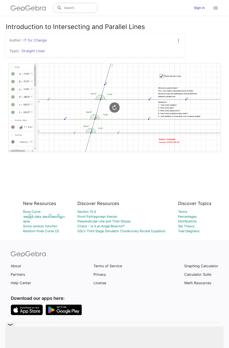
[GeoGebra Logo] (28, 8)
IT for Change (35, 40)
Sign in (199, 8)
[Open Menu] (215, 8)
